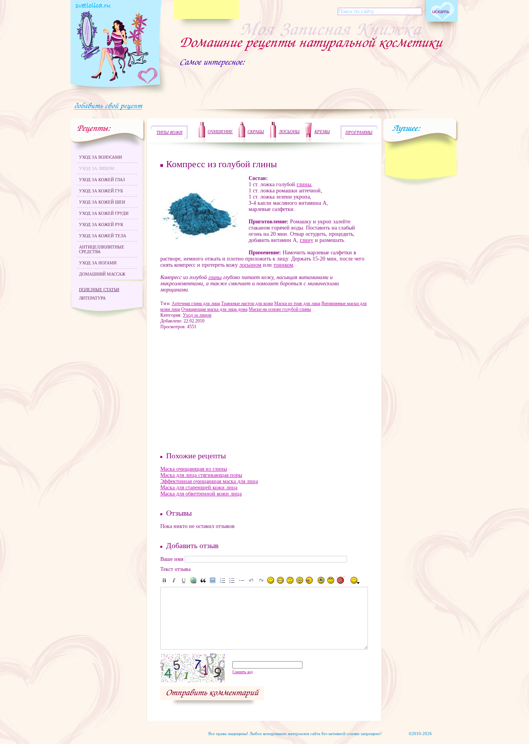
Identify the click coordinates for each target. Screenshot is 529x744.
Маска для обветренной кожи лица (201, 494)
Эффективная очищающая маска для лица (209, 481)
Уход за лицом (96, 168)
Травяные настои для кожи (247, 303)
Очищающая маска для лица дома (214, 309)
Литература (92, 298)
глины (304, 184)
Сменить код (242, 672)
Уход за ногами (98, 263)
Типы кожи (169, 132)
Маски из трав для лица (297, 303)
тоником (283, 265)
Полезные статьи (99, 289)
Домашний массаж (102, 274)
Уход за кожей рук (101, 224)
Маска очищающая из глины (193, 469)
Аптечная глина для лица (196, 303)
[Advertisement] (205, 389)
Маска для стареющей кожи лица (198, 487)
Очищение (220, 131)
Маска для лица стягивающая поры (201, 475)
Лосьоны (289, 131)
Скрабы (255, 131)
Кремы (322, 131)
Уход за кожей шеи (102, 202)
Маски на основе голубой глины (280, 309)
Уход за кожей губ (101, 191)
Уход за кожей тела (102, 235)
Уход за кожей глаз (102, 179)
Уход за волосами (100, 157)
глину (306, 240)
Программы (359, 132)
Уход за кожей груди (104, 213)
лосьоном (250, 265)
